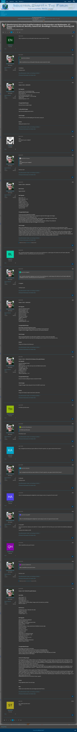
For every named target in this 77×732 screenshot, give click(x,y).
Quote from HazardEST (25, 514)
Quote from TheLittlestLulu (26, 427)
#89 (73, 300)
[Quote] (73, 50)
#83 (73, 82)
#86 (73, 182)
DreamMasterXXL (28, 242)
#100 (72, 701)
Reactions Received (8, 67)
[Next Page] (20, 32)
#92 (73, 423)
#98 (73, 561)
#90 (73, 356)
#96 (73, 511)
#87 (73, 250)
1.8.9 (48, 18)
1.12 (58, 18)
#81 (73, 36)
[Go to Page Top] (75, 730)
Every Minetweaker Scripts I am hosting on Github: (29, 73)
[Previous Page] (3, 32)
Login (65, 1)
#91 (73, 405)
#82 (73, 54)
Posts (5, 48)
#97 (73, 542)
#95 (73, 492)
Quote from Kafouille (25, 468)
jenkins (43, 17)
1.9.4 (50, 18)
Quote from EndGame (25, 58)
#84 (73, 136)
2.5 (26, 18)
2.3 (24, 18)
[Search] (74, 1)
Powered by (38, 730)
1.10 (53, 18)
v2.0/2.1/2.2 (20, 18)
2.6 (28, 18)
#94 (73, 464)
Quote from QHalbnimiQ (26, 564)
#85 (73, 155)
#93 (73, 446)
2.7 (30, 18)
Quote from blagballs (25, 272)
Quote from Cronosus (25, 158)
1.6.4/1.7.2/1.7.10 (42, 18)
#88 (73, 268)
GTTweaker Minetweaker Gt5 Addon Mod (27, 75)
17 (17, 32)
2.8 (32, 18)
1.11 (55, 18)
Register (69, 1)
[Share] (74, 32)
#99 (73, 588)
